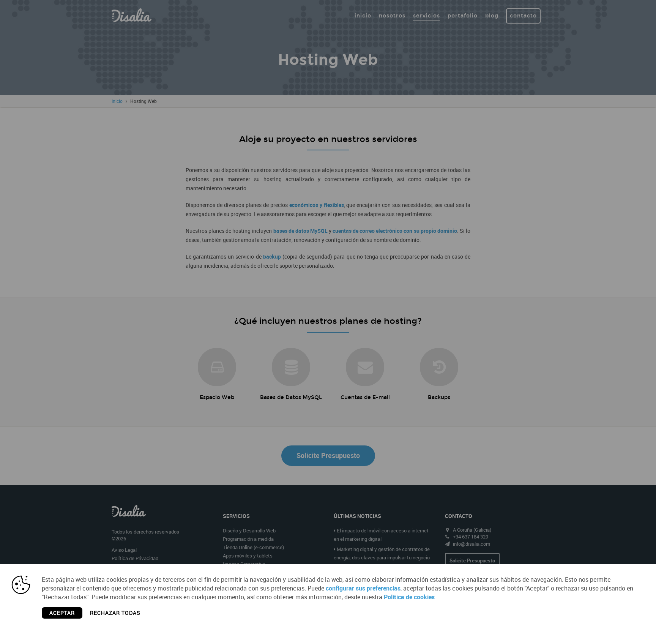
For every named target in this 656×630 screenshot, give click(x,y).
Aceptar (62, 612)
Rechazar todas (115, 612)
